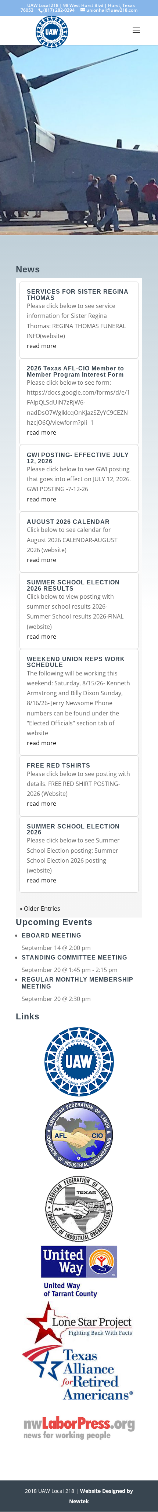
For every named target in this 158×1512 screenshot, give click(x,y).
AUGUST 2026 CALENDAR (68, 522)
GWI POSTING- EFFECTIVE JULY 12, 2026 (78, 458)
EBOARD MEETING (51, 935)
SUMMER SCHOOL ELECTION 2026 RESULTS (73, 585)
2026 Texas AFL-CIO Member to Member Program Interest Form (75, 371)
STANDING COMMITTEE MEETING (74, 957)
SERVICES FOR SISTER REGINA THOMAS (77, 295)
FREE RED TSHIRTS (58, 765)
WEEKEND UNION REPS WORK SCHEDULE (76, 662)
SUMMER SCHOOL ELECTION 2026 (73, 829)
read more (41, 346)
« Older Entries (39, 908)
